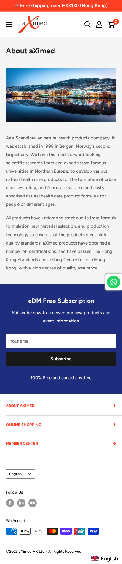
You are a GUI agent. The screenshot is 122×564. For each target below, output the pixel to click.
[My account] (99, 24)
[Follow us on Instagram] (21, 503)
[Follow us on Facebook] (10, 503)
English (15, 474)
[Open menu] (9, 24)
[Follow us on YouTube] (32, 503)
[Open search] (87, 24)
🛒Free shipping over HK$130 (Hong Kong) (61, 5)
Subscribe (61, 358)
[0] (111, 24)
